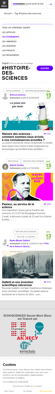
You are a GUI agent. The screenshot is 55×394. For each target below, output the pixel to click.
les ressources (10, 55)
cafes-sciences (13, 91)
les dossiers (9, 46)
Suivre (44, 68)
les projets (8, 50)
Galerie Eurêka (17, 165)
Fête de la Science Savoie (29, 245)
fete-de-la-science (26, 237)
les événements (10, 36)
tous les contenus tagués (16, 27)
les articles (8, 32)
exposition (13, 161)
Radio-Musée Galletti (20, 240)
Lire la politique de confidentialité (15, 382)
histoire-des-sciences (35, 91)
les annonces (9, 41)
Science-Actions (18, 94)
